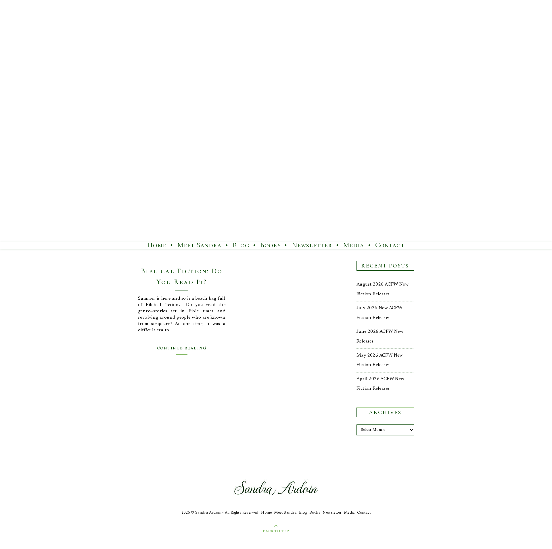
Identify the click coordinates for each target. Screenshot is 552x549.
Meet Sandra (199, 245)
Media (353, 245)
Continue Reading (181, 348)
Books (270, 245)
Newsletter (312, 245)
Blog (241, 245)
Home (156, 245)
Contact (390, 245)
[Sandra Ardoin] (276, 121)
